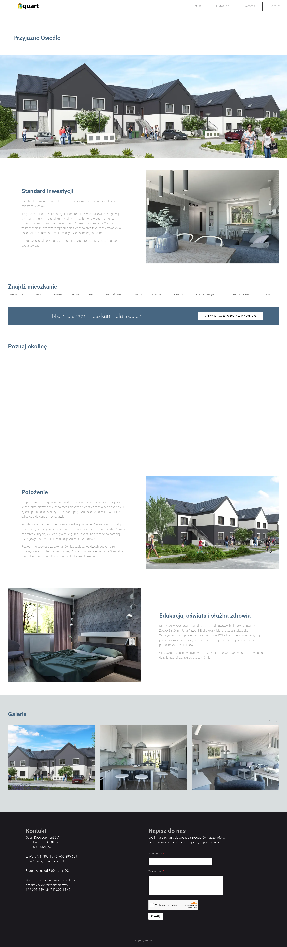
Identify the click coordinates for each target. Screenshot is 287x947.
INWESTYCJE (222, 6)
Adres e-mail (156, 853)
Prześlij (155, 916)
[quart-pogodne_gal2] (143, 757)
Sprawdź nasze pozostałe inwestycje (231, 316)
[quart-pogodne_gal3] (51, 757)
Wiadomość (156, 871)
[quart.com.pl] (24, 6)
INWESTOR (249, 6)
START (198, 6)
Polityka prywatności (143, 940)
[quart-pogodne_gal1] (235, 757)
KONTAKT (275, 6)
